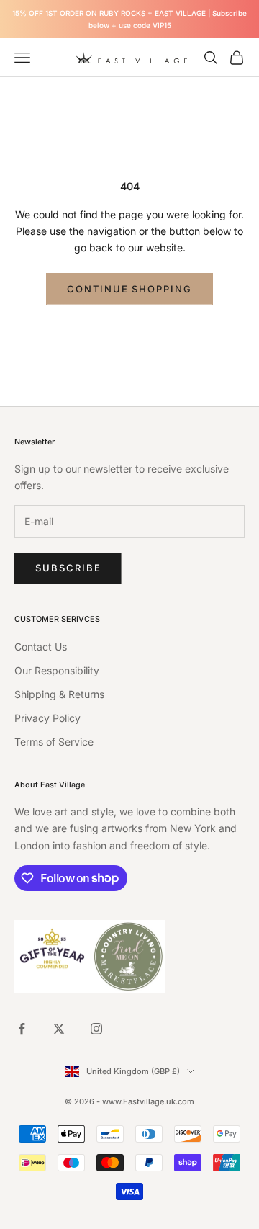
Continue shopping (129, 289)
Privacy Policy (47, 718)
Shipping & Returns (59, 694)
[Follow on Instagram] (96, 1029)
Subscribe (68, 567)
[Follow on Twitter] (59, 1029)
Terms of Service (54, 742)
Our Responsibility (56, 670)
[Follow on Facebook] (21, 1029)
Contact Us (40, 646)
